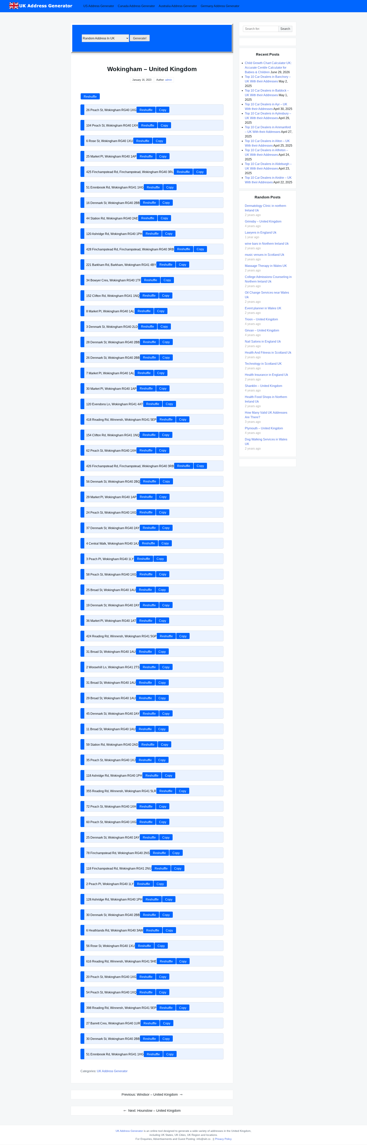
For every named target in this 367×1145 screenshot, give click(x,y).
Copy (162, 110)
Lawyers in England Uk (260, 232)
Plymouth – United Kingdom (264, 428)
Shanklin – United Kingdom (263, 385)
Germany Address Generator (220, 6)
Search (285, 28)
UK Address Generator (112, 1071)
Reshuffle (90, 96)
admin (168, 79)
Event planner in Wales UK (263, 308)
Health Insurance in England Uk (266, 374)
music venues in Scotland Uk (264, 254)
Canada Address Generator (136, 6)
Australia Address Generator (178, 6)
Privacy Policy (223, 1138)
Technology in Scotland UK (263, 363)
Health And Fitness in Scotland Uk (268, 352)
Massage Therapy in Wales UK (266, 265)
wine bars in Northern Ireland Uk (267, 243)
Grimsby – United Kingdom (263, 221)
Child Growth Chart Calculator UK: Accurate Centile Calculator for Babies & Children (268, 67)
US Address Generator (98, 6)
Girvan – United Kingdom (262, 330)
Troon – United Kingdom (261, 319)
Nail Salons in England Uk (263, 341)
